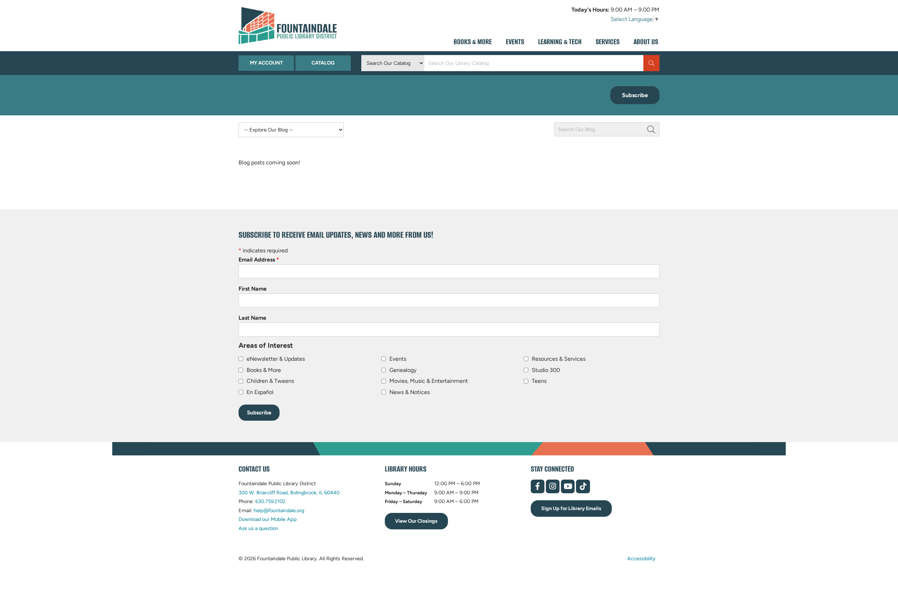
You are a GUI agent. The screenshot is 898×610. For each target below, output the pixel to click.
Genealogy (402, 370)
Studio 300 (546, 370)
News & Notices (409, 392)
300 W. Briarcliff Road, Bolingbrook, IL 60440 (289, 492)
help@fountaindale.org (279, 510)
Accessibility (641, 558)
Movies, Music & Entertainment (428, 381)
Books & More (264, 370)
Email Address (259, 259)
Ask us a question (258, 528)
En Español (260, 392)
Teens (539, 381)
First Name (253, 288)
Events (397, 358)
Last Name (252, 317)
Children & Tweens (270, 381)
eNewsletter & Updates (276, 358)
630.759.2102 (270, 501)
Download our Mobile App (268, 519)
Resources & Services (558, 358)
